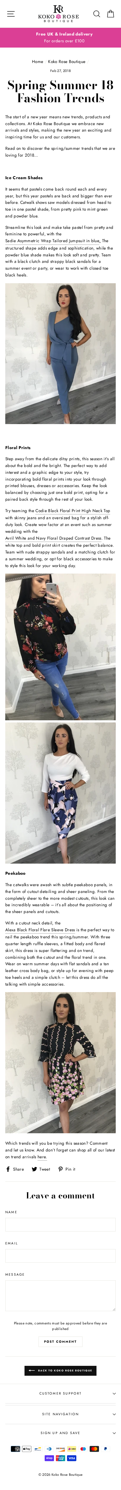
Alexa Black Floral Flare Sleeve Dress (40, 930)
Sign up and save (61, 1432)
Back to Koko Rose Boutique (64, 1370)
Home (37, 61)
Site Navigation (60, 1414)
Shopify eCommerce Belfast (60, 1484)
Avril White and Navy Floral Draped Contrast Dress (53, 538)
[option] (60, 37)
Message (15, 1274)
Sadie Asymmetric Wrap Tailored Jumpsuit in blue (52, 241)
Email (11, 1243)
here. (42, 1157)
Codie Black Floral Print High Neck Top (72, 510)
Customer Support (60, 1393)
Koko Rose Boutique (66, 61)
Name (11, 1212)
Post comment (60, 1341)
